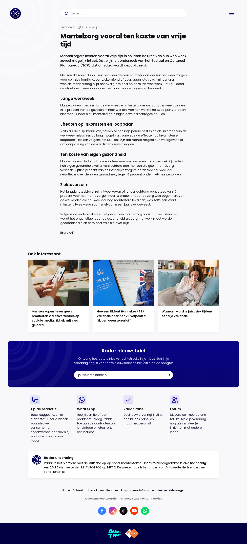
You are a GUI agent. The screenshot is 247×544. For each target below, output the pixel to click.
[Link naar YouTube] (134, 511)
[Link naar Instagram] (113, 511)
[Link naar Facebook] (102, 511)
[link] (51, 419)
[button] (231, 13)
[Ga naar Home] (15, 13)
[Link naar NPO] (132, 533)
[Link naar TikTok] (123, 511)
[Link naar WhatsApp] (145, 511)
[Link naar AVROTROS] (114, 533)
